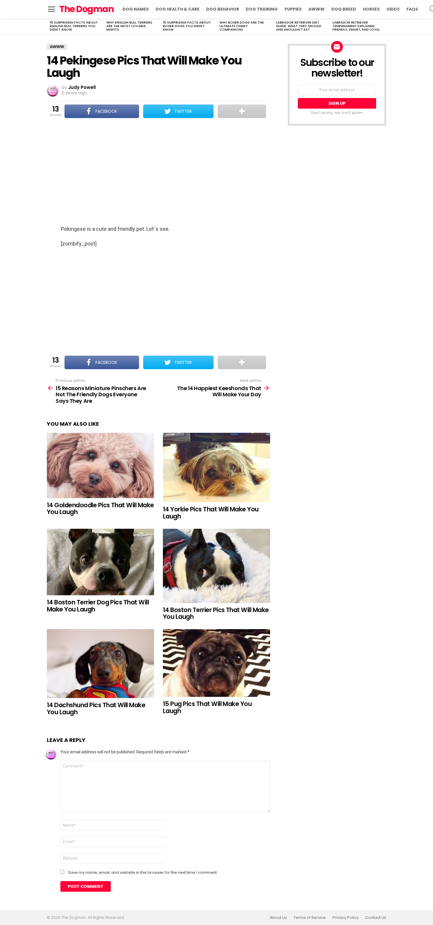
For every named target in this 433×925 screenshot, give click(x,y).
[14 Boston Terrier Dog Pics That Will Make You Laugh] (100, 562)
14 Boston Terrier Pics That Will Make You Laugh (216, 613)
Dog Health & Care (177, 9)
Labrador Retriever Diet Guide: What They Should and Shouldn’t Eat (298, 26)
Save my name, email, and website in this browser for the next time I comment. (143, 872)
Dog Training (262, 9)
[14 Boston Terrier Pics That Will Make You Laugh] (216, 566)
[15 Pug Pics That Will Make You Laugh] (216, 663)
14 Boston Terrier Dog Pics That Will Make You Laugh (98, 606)
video (393, 9)
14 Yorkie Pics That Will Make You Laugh (211, 512)
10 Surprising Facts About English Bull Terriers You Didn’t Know (74, 26)
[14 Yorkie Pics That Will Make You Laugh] (216, 467)
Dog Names (136, 9)
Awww (316, 9)
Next (383, 26)
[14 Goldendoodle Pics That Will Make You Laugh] (100, 465)
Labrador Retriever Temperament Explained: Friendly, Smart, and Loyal (356, 26)
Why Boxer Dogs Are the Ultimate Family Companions (241, 26)
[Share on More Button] (242, 111)
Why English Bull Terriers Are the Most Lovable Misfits (129, 26)
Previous (50, 26)
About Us (278, 917)
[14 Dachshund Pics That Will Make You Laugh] (100, 663)
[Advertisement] (158, 172)
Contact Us (375, 917)
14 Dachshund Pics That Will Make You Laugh (96, 708)
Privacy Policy (345, 917)
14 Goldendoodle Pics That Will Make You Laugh (100, 508)
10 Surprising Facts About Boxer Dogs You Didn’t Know (187, 26)
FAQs (412, 9)
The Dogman (86, 9)
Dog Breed (343, 9)
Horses (371, 9)
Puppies (293, 9)
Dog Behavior (222, 9)
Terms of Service (310, 917)
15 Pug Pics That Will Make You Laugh (207, 707)
